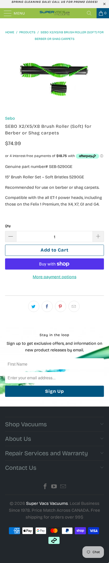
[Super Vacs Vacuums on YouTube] (54, 487)
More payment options (54, 276)
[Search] (91, 13)
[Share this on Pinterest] (60, 306)
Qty (8, 226)
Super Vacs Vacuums (47, 503)
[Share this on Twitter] (33, 306)
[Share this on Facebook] (47, 306)
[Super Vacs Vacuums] (54, 13)
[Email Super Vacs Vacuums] (63, 487)
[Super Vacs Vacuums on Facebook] (45, 487)
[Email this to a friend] (74, 306)
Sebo (10, 118)
